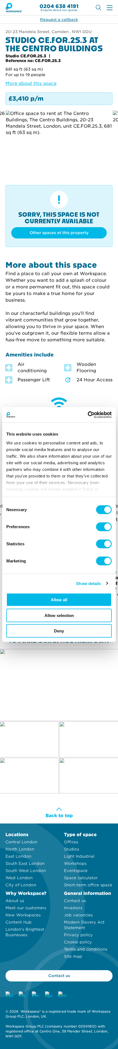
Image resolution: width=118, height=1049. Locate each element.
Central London (21, 842)
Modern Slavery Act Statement (84, 925)
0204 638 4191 (59, 6)
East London (18, 856)
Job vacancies (78, 915)
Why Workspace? (25, 893)
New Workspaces (23, 915)
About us (14, 900)
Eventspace (76, 870)
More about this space (31, 83)
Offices (71, 842)
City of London (20, 885)
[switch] (104, 526)
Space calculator (81, 878)
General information (87, 893)
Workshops (75, 863)
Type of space (80, 834)
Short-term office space (88, 885)
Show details (88, 583)
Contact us (75, 900)
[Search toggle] (98, 7)
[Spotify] (49, 995)
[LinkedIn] (62, 995)
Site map (73, 956)
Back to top (59, 815)
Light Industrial (79, 856)
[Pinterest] (36, 995)
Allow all (59, 599)
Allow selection (59, 615)
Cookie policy (78, 942)
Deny (59, 631)
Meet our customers (25, 908)
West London (19, 878)
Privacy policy (78, 935)
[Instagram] (9, 995)
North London (19, 849)
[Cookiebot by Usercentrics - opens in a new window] (88, 414)
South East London (24, 863)
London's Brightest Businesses (24, 932)
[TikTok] (22, 995)
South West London (25, 870)
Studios (71, 849)
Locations (17, 834)
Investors (73, 908)
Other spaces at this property (59, 232)
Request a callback (59, 19)
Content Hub (18, 922)
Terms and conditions (85, 949)
